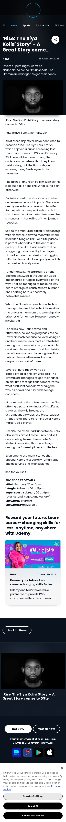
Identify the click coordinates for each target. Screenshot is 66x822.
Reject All (33, 806)
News (13, 25)
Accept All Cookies (33, 815)
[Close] (62, 768)
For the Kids (42, 25)
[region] (33, 792)
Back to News (17, 630)
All (4, 25)
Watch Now (46, 729)
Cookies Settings (33, 796)
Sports (26, 25)
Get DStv (18, 729)
